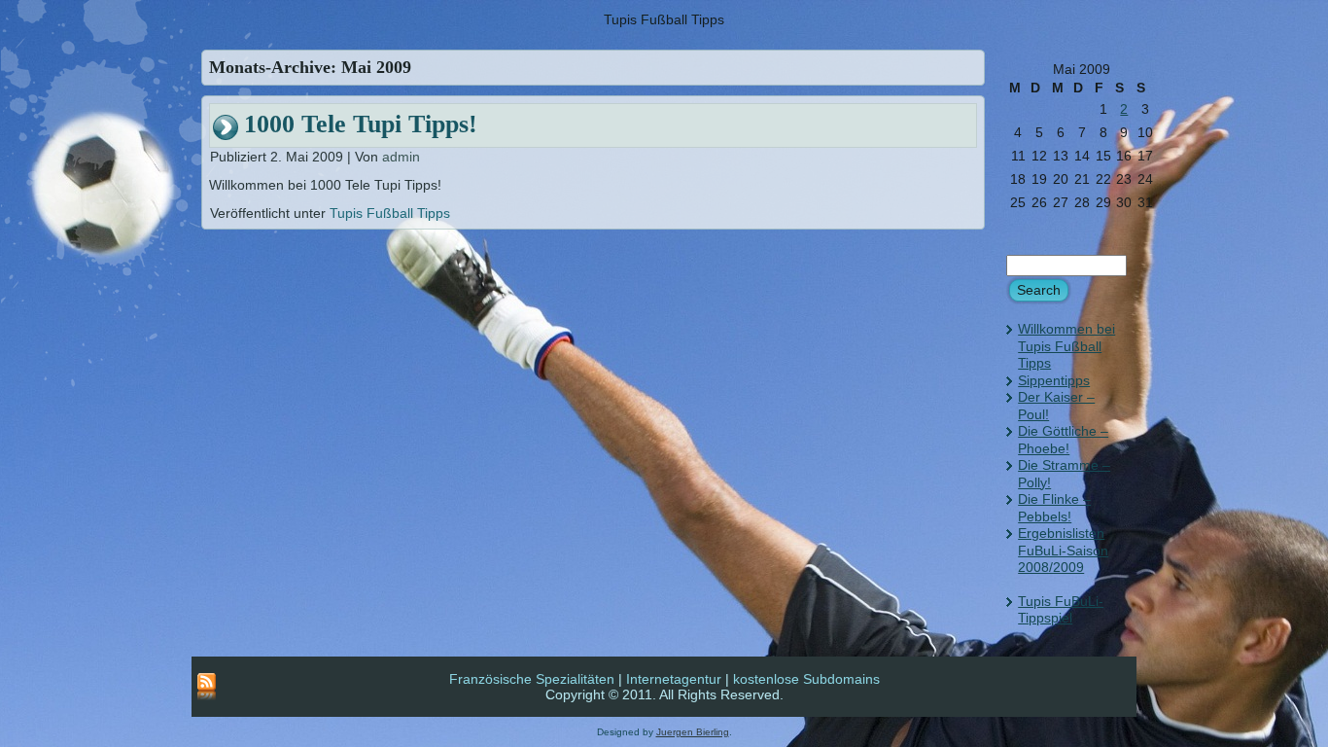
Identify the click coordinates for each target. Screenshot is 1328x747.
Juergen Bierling (692, 732)
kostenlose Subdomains (806, 679)
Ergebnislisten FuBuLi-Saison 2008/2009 (1063, 550)
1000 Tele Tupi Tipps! (360, 124)
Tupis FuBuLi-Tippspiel (1060, 609)
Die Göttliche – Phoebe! (1063, 439)
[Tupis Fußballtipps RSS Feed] (206, 687)
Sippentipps (1054, 380)
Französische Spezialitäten (531, 679)
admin (401, 156)
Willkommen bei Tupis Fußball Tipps (1066, 346)
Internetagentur (673, 679)
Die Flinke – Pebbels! (1054, 507)
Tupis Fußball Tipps (390, 213)
